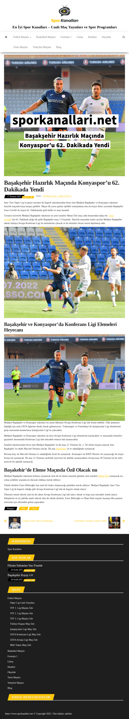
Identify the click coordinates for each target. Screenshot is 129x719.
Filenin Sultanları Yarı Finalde (25, 565)
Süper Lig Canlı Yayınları (22, 603)
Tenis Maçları (20, 47)
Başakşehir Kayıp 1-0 (20, 575)
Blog (58, 47)
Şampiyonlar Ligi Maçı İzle (23, 629)
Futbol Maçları (21, 37)
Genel (34, 508)
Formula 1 (66, 37)
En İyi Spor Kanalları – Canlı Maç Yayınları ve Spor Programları (64, 27)
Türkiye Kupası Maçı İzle (22, 624)
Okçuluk (106, 37)
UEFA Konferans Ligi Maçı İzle (25, 634)
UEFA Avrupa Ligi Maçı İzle (24, 640)
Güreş (80, 37)
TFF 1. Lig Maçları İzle (21, 608)
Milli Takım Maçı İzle (20, 645)
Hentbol (92, 37)
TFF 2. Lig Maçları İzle (21, 613)
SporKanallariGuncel (57, 196)
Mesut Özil (103, 476)
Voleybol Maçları (42, 47)
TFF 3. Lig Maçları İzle (21, 618)
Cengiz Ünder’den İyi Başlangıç (38, 521)
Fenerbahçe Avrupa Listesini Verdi (90, 521)
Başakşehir (61, 448)
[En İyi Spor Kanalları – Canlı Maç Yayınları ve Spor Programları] (6, 37)
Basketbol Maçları (46, 37)
